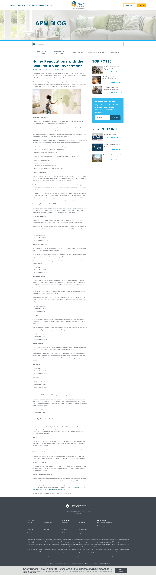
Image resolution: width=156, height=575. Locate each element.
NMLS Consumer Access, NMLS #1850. (80, 546)
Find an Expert (32, 5)
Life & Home (78, 52)
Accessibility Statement (78, 563)
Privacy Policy (49, 563)
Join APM (49, 5)
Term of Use (88, 563)
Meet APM (12, 5)
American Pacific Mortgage (39, 69)
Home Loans (21, 5)
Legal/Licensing (59, 563)
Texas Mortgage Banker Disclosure (101, 563)
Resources (41, 5)
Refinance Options (96, 52)
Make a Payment (129, 5)
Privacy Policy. (65, 571)
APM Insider (114, 52)
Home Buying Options (59, 52)
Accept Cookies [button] (120, 570)
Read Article (116, 72)
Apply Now (142, 5)
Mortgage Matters (41, 52)
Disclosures (67, 563)
